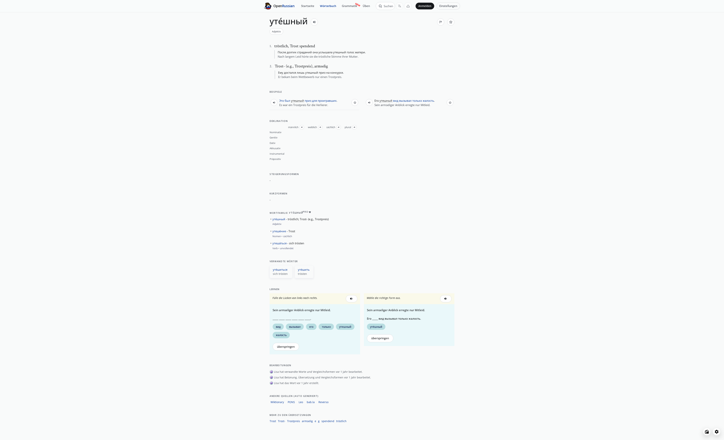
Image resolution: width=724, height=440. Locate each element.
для (314, 100)
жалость (428, 100)
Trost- (281, 421)
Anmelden (424, 6)
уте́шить (304, 269)
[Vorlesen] (314, 22)
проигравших (327, 100)
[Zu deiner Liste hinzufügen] (450, 22)
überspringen (286, 346)
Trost (273, 421)
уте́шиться (280, 269)
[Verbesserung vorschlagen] (440, 22)
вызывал (405, 100)
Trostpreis (293, 421)
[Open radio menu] (706, 431)
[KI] (408, 6)
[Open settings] (716, 431)
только (417, 100)
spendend (327, 421)
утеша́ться (279, 243)
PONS (291, 402)
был (287, 100)
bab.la (311, 402)
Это (281, 100)
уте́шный (278, 219)
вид (395, 100)
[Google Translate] (399, 6)
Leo (301, 402)
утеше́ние (279, 231)
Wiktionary (277, 402)
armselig (307, 421)
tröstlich (341, 421)
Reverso (323, 402)
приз (308, 100)
